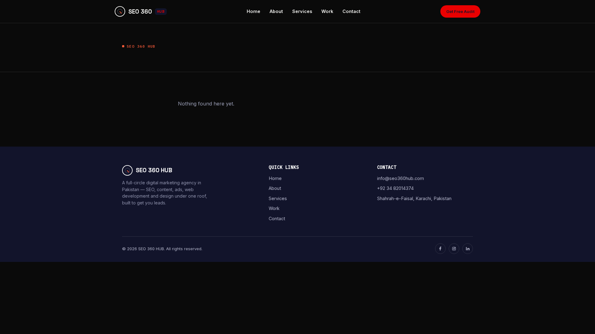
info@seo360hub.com (400, 178)
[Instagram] (454, 248)
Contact (351, 11)
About (276, 11)
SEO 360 (146, 11)
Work (327, 11)
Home (253, 11)
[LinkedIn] (467, 248)
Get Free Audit (460, 11)
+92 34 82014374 (395, 188)
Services (302, 11)
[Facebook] (440, 248)
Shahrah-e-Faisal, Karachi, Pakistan (414, 198)
